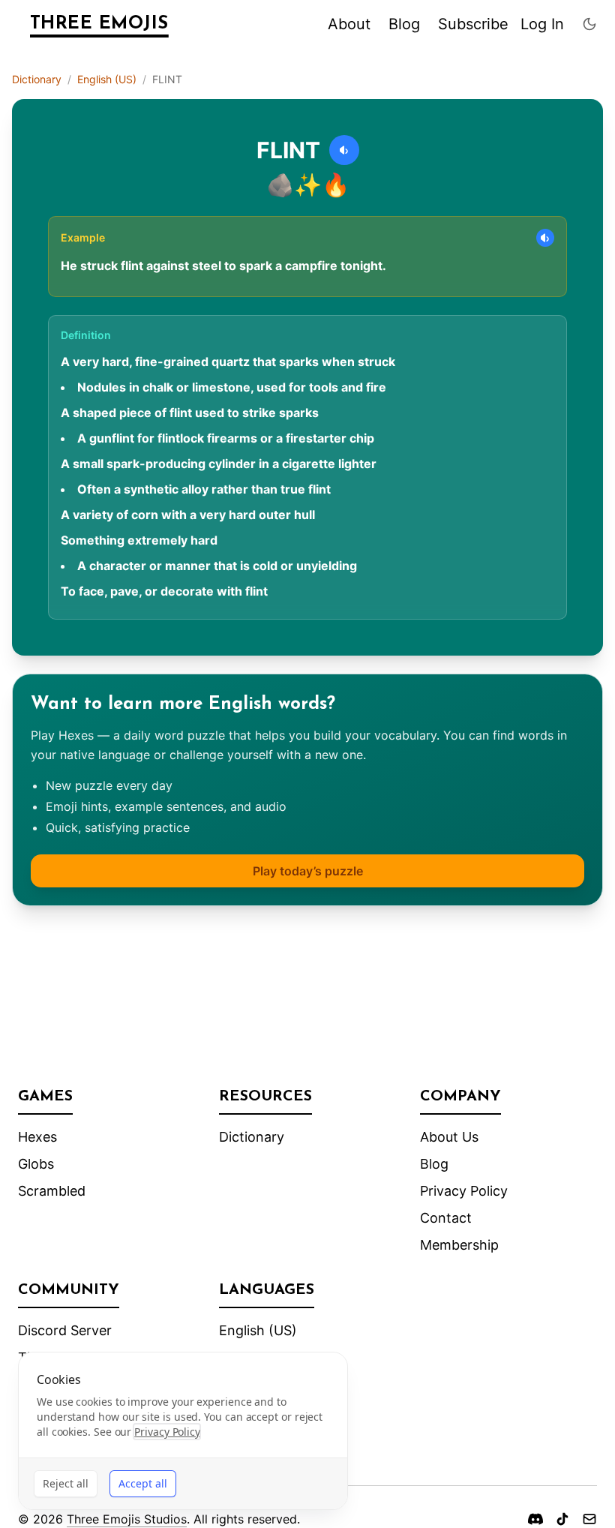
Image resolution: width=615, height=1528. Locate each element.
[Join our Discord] (535, 1518)
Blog (404, 24)
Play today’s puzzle (308, 870)
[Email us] (589, 1518)
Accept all (142, 1483)
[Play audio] (344, 150)
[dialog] (183, 1431)
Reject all (65, 1483)
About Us (449, 1137)
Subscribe (473, 24)
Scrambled (52, 1191)
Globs (36, 1164)
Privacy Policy (464, 1191)
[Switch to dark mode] (589, 24)
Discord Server (65, 1330)
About (349, 24)
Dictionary (37, 79)
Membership (459, 1245)
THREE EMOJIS (99, 24)
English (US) (106, 79)
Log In (542, 24)
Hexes (37, 1137)
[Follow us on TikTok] (562, 1518)
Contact (446, 1218)
